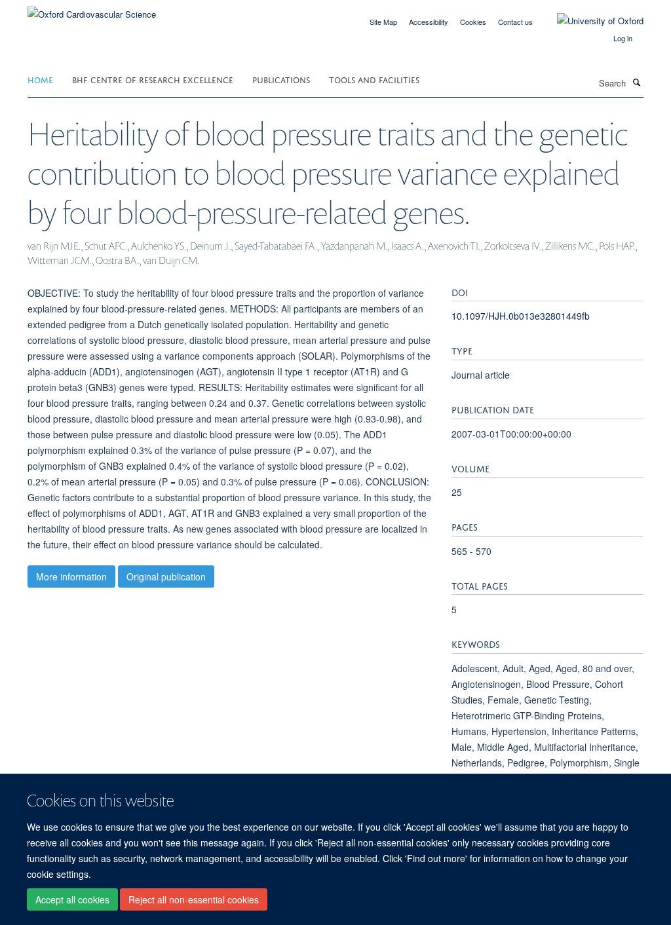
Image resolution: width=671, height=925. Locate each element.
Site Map (383, 21)
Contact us (515, 21)
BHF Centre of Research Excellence (152, 79)
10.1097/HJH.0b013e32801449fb (520, 315)
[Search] (636, 82)
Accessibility (428, 21)
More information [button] (71, 576)
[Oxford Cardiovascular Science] (92, 9)
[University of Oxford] (590, 21)
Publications (281, 79)
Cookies (473, 21)
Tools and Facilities (374, 79)
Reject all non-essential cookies (193, 899)
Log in (622, 38)
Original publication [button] (166, 576)
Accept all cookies (72, 899)
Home (40, 79)
